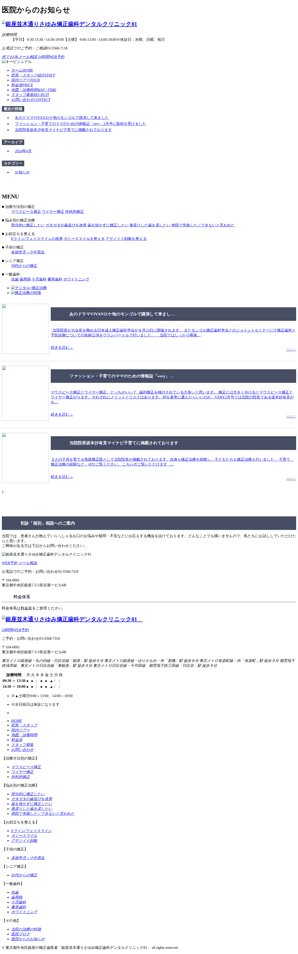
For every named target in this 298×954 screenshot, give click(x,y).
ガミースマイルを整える (84, 239)
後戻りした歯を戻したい (149, 225)
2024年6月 (23, 151)
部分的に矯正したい (28, 225)
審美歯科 (54, 279)
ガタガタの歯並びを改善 (66, 225)
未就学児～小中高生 (28, 252)
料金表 (26, 608)
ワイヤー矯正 (53, 212)
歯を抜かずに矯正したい (108, 225)
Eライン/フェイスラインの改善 (37, 239)
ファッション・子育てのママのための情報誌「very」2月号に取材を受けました (80, 124)
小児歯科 (39, 279)
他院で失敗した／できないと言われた (203, 225)
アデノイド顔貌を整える (126, 239)
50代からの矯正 (24, 266)
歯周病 (25, 279)
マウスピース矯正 (26, 212)
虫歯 (15, 279)
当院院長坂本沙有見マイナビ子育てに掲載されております (63, 130)
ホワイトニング (76, 279)
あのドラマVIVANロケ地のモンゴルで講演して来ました (62, 118)
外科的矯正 (74, 212)
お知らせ (22, 172)
